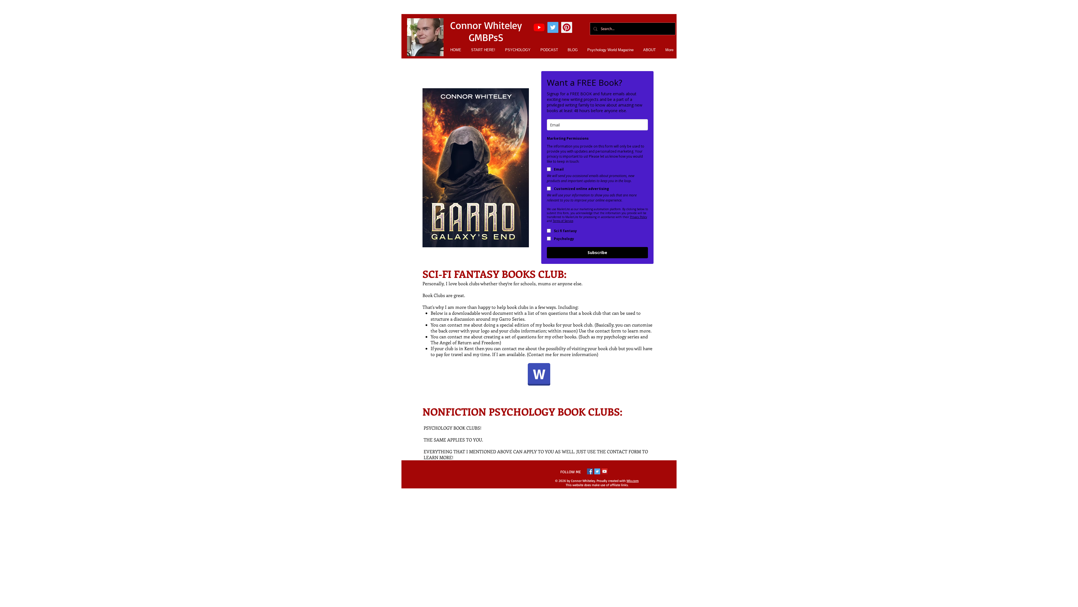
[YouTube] (539, 27)
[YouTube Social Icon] (604, 471)
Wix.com (633, 481)
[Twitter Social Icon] (552, 27)
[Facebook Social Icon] (590, 471)
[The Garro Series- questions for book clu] (539, 375)
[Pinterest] (566, 27)
